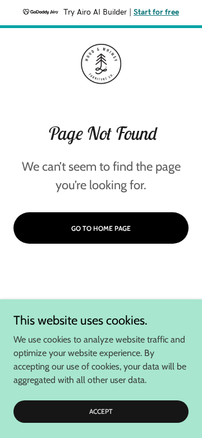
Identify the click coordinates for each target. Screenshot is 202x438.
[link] (101, 64)
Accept (101, 411)
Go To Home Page (101, 228)
